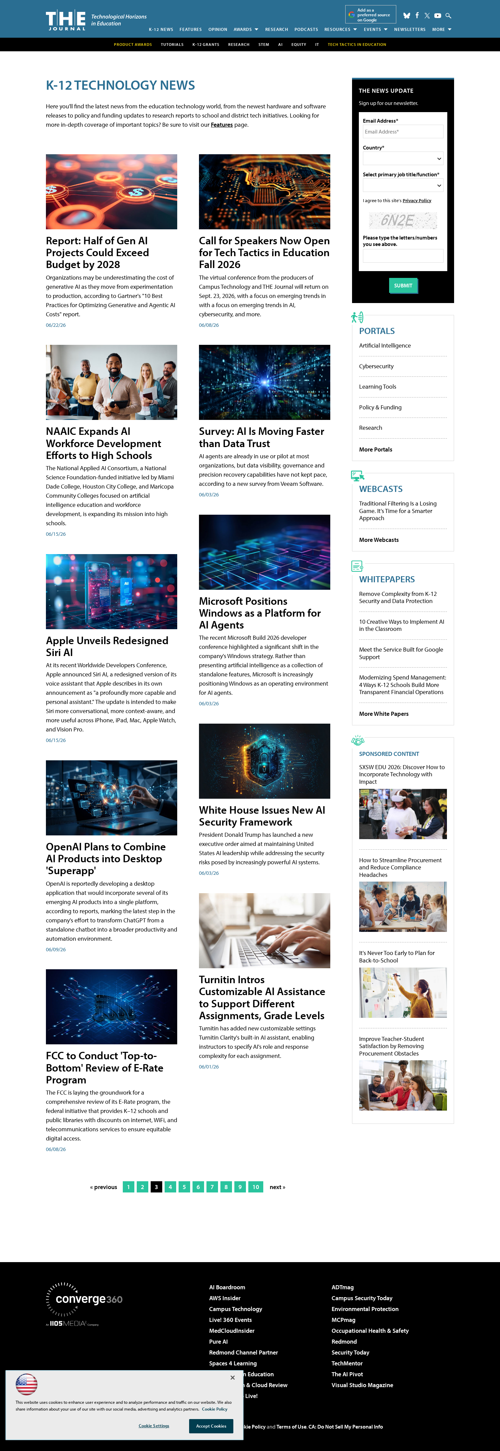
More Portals (376, 449)
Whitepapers (387, 579)
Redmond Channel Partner (243, 1352)
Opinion (218, 29)
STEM (264, 44)
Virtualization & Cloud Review (248, 1385)
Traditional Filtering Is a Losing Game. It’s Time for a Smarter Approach (398, 510)
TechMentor (347, 1363)
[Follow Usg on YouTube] (437, 15)
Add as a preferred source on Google (373, 14)
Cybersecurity (376, 366)
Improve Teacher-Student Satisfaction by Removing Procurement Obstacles (391, 1046)
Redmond (344, 1341)
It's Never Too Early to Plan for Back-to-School (397, 956)
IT (317, 44)
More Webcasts (379, 540)
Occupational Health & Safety (370, 1330)
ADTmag (343, 1287)
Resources (337, 29)
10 (255, 1187)
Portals (377, 330)
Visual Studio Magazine (362, 1385)
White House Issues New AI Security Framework (262, 815)
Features (191, 29)
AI (280, 44)
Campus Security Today (362, 1298)
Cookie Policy (250, 1426)
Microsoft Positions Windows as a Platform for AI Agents (260, 612)
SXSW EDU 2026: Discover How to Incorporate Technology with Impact (402, 774)
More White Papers (384, 714)
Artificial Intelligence (385, 345)
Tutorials (172, 44)
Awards (243, 29)
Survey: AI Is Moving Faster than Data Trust (261, 436)
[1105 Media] (87, 1361)
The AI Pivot (347, 1374)
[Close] (232, 1377)
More (438, 29)
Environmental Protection (365, 1309)
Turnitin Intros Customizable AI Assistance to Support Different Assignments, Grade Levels (262, 997)
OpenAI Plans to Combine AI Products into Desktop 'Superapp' (106, 858)
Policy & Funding (380, 407)
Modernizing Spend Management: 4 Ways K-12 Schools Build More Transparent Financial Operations (402, 684)
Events (372, 29)
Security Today (350, 1352)
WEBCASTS (381, 488)
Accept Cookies (211, 1426)
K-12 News (161, 29)
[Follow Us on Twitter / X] (427, 15)
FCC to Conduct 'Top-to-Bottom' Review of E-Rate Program (105, 1067)
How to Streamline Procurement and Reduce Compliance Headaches (400, 867)
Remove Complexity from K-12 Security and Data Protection (398, 597)
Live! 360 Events (230, 1320)
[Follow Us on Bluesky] (406, 15)
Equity (298, 44)
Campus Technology (235, 1309)
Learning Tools (377, 386)
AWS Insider (224, 1298)
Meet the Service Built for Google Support (401, 653)
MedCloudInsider (231, 1330)
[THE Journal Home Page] (96, 19)
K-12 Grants (206, 44)
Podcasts (306, 29)
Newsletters (410, 29)
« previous (103, 1187)
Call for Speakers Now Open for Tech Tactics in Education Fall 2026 (264, 252)
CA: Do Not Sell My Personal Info (346, 1426)
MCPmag (343, 1320)
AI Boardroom (227, 1287)
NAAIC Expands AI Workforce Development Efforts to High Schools (103, 442)
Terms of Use (291, 1426)
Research (276, 29)
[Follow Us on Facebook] (417, 15)
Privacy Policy (417, 200)
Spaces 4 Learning (233, 1363)
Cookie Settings (154, 1425)
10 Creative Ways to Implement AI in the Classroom (401, 625)
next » (277, 1187)
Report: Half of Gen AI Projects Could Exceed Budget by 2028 (97, 252)
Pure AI (218, 1341)
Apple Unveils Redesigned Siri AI (107, 646)
